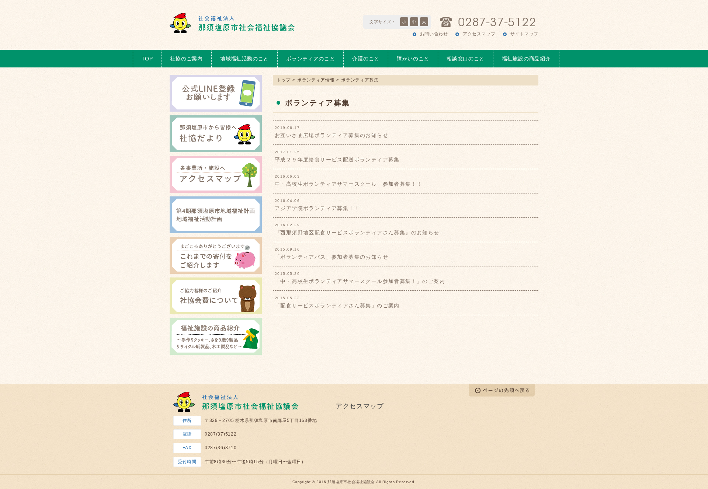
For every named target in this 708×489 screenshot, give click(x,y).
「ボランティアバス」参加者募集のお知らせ (331, 257)
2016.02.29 (287, 225)
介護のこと (365, 59)
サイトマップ (524, 34)
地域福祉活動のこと (244, 59)
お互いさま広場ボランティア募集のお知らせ (331, 135)
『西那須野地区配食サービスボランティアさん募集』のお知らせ (357, 232)
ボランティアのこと (310, 59)
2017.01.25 (287, 152)
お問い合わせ (434, 34)
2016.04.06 (287, 201)
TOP (147, 59)
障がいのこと (413, 59)
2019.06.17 (287, 128)
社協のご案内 (186, 59)
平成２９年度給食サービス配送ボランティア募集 (337, 160)
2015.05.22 (287, 298)
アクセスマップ (479, 34)
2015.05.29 (287, 274)
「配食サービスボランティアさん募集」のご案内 (337, 305)
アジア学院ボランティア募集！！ (317, 208)
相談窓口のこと (466, 59)
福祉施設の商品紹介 (526, 59)
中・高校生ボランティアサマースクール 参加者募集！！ (348, 184)
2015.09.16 (287, 249)
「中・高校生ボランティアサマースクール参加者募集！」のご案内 (360, 281)
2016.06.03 (287, 176)
